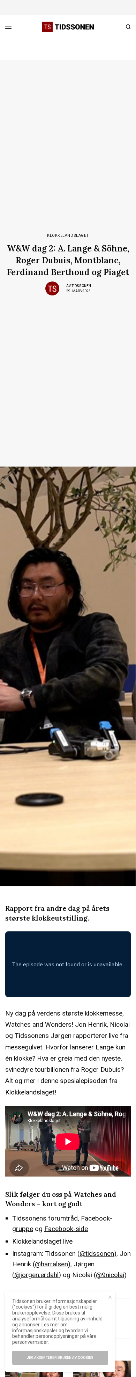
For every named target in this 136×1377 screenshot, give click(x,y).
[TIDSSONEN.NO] (68, 27)
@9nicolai (110, 1275)
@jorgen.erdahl (36, 1275)
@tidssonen (97, 1254)
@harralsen (51, 1264)
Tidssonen (81, 286)
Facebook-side (66, 1229)
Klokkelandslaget (68, 235)
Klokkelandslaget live (42, 1241)
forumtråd (63, 1218)
